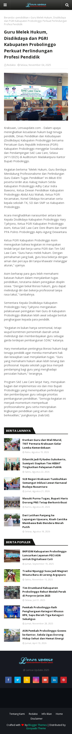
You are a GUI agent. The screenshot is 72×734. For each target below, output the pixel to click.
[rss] (27, 680)
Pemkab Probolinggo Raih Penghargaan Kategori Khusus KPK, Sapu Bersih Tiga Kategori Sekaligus (43, 613)
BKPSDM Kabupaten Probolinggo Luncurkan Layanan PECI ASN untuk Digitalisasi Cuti (44, 555)
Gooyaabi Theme (36, 728)
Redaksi (11, 65)
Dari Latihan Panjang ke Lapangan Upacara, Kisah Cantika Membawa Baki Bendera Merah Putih (44, 521)
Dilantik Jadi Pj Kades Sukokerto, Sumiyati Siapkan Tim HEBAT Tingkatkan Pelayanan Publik (44, 463)
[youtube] (45, 680)
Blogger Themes (37, 725)
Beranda (9, 17)
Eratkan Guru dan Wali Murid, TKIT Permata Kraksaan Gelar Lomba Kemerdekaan (42, 443)
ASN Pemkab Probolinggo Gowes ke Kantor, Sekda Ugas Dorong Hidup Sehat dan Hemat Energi (44, 634)
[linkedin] (54, 680)
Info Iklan (47, 714)
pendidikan (22, 17)
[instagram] (36, 680)
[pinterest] (63, 680)
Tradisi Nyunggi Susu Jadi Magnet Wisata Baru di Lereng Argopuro (45, 573)
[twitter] (17, 680)
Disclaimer (37, 718)
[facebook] (8, 680)
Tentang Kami (17, 714)
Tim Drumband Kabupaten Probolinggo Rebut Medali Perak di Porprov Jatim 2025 (44, 591)
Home (59, 714)
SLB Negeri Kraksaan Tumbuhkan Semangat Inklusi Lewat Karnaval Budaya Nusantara (44, 482)
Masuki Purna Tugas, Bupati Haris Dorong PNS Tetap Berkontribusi (45, 500)
